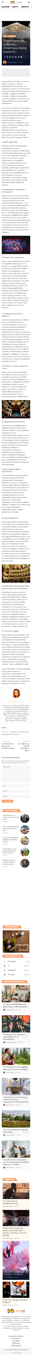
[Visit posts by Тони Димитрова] (5, 62)
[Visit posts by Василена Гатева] (4, 1010)
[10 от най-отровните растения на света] (16, 1260)
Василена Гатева (10, 1009)
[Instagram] (16, 970)
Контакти (16, 1338)
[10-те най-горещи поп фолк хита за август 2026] (24, 829)
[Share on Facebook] (7, 56)
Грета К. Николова (7, 1305)
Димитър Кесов (10, 1167)
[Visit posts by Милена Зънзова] (4, 1072)
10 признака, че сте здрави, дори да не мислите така (9, 851)
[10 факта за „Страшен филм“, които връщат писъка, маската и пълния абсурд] (16, 1218)
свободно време (7, 734)
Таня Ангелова (8, 1277)
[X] (16, 966)
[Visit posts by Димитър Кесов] (4, 1167)
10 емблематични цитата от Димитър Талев (11, 817)
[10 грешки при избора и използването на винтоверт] (16, 1023)
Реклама (16, 1343)
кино (27, 732)
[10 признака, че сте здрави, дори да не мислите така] (24, 852)
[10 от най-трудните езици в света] (16, 1290)
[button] (3, 2)
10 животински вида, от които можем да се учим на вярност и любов (15, 1162)
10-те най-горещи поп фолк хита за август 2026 (11, 828)
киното (5, 185)
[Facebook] (16, 961)
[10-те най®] (16, 2)
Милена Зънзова (10, 1072)
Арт (5, 36)
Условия (16, 1341)
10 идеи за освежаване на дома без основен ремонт (10, 840)
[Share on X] (10, 56)
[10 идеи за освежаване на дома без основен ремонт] (24, 840)
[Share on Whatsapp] (13, 56)
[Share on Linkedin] (15, 56)
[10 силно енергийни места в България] (16, 1119)
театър (16, 734)
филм (14, 635)
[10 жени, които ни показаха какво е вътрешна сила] (24, 863)
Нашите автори (16, 1336)
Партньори (16, 1345)
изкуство (22, 732)
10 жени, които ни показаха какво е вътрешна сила (9, 862)
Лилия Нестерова (7, 1206)
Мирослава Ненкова (8, 1238)
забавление (14, 732)
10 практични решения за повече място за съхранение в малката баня (16, 1099)
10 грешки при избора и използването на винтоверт (14, 1036)
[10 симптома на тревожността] (16, 1191)
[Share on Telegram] (18, 56)
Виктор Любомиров (11, 1042)
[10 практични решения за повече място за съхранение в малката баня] (16, 1086)
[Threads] (16, 975)
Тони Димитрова (12, 62)
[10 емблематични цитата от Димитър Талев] (24, 818)
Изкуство (12, 36)
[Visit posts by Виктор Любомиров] (4, 1042)
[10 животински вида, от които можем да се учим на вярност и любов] (16, 1149)
